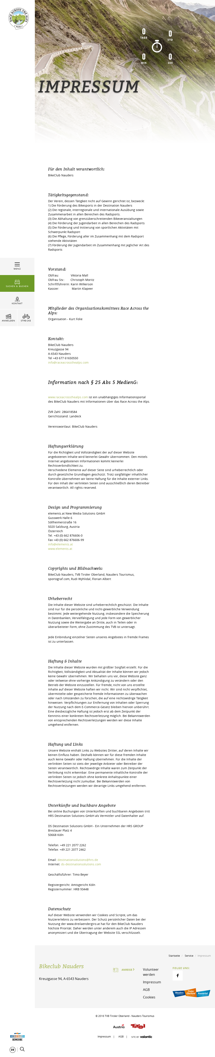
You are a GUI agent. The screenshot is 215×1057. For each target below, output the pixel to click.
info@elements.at (60, 544)
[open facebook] (178, 976)
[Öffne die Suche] (22, 1049)
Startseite (174, 955)
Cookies (149, 997)
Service (189, 955)
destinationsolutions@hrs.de (78, 860)
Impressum (152, 982)
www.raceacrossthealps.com (68, 397)
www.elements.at (60, 549)
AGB (146, 989)
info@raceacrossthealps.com (68, 362)
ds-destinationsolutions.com (81, 864)
